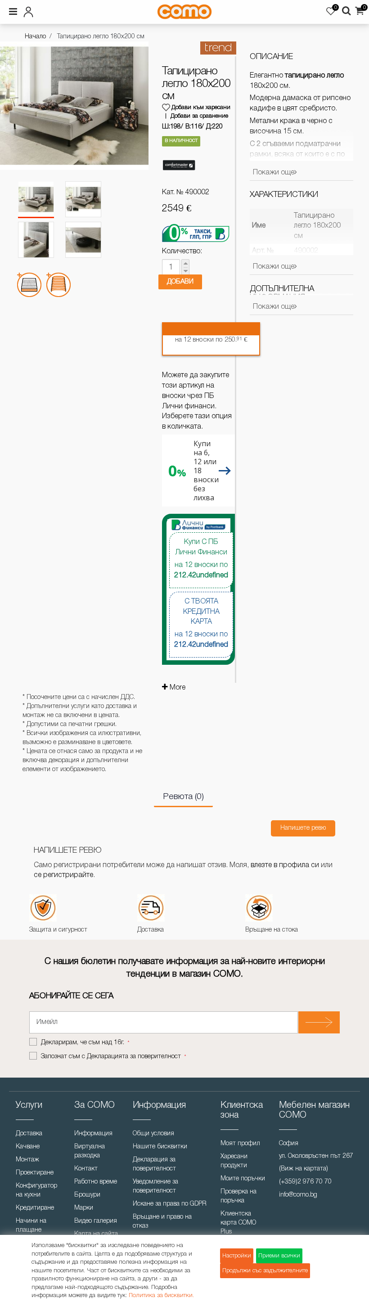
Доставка (29, 1134)
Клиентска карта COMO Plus (238, 1223)
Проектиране (35, 1173)
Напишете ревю (303, 828)
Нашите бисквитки (160, 1147)
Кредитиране (35, 1208)
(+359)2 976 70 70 (305, 1182)
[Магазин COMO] (184, 11)
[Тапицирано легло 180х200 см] (36, 200)
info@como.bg (298, 1195)
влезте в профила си (285, 865)
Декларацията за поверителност (134, 1057)
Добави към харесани (200, 107)
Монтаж (27, 1160)
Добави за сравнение (199, 116)
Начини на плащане (31, 1225)
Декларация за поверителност (154, 1164)
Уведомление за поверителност (155, 1186)
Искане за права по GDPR (170, 1204)
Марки (83, 1208)
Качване (28, 1147)
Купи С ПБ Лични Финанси (201, 559)
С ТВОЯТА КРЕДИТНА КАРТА (201, 623)
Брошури (87, 1195)
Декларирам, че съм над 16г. (83, 1043)
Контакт (86, 1169)
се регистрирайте (63, 875)
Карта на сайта (96, 1234)
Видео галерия (95, 1221)
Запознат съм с (111, 1057)
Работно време (95, 1182)
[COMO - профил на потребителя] (65, 10)
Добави (180, 282)
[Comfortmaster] (179, 165)
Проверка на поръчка (238, 1196)
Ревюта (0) (183, 797)
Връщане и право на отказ (162, 1221)
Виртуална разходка (89, 1151)
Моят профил (240, 1144)
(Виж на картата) (303, 1169)
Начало (35, 37)
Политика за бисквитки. (161, 1295)
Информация (93, 1134)
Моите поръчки (242, 1179)
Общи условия (153, 1134)
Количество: (182, 251)
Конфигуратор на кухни (36, 1190)
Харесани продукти (234, 1161)
